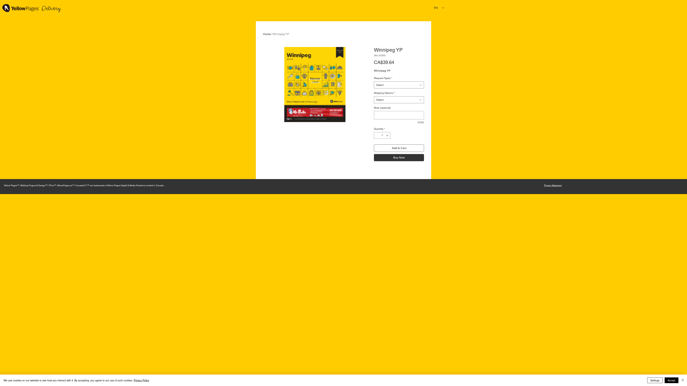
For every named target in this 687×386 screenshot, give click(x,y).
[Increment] (387, 135)
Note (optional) (382, 107)
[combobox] (399, 84)
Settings (654, 380)
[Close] (683, 380)
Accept (671, 380)
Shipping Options (384, 92)
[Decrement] (376, 135)
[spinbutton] (382, 135)
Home (267, 34)
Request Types (383, 78)
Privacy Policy (141, 380)
